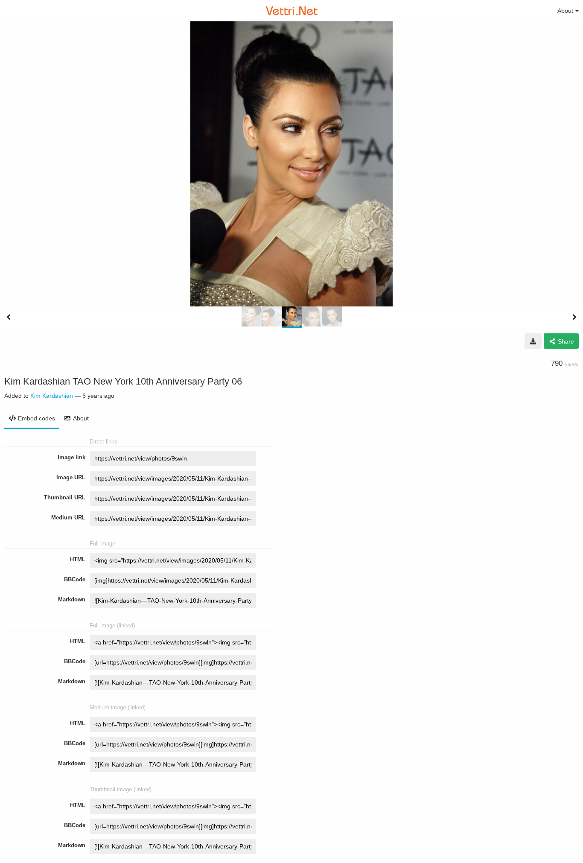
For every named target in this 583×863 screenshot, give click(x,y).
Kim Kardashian (51, 395)
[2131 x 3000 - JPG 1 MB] (533, 341)
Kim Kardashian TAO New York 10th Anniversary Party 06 (123, 381)
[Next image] (574, 317)
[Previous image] (8, 317)
